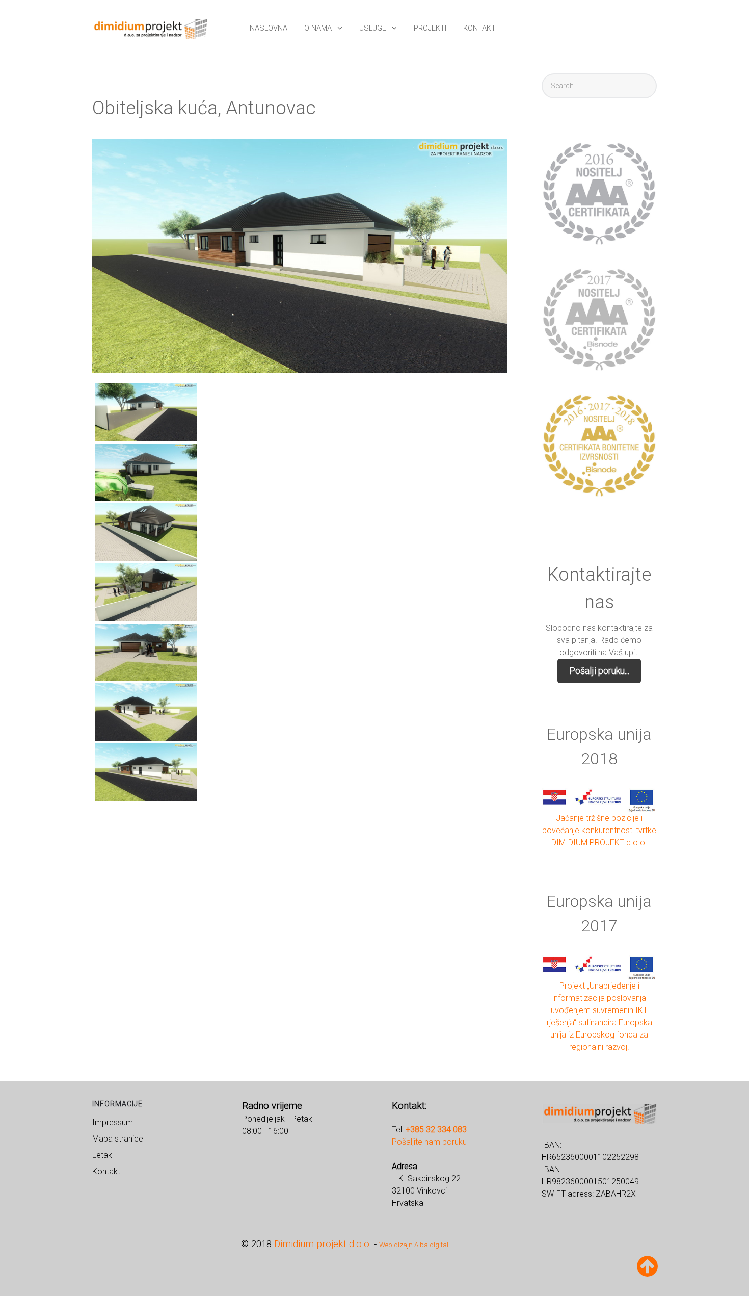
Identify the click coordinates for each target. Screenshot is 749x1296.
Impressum (112, 1122)
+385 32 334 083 (436, 1129)
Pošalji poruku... (599, 670)
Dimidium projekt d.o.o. (322, 1244)
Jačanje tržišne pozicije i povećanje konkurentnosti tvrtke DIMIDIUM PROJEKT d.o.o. (599, 830)
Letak (102, 1155)
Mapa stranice (117, 1139)
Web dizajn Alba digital (413, 1245)
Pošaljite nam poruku (429, 1142)
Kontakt (106, 1171)
